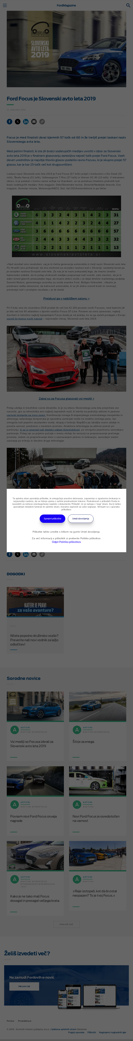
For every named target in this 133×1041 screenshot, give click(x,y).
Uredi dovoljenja (80, 518)
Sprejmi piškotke (52, 518)
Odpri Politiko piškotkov (66, 542)
